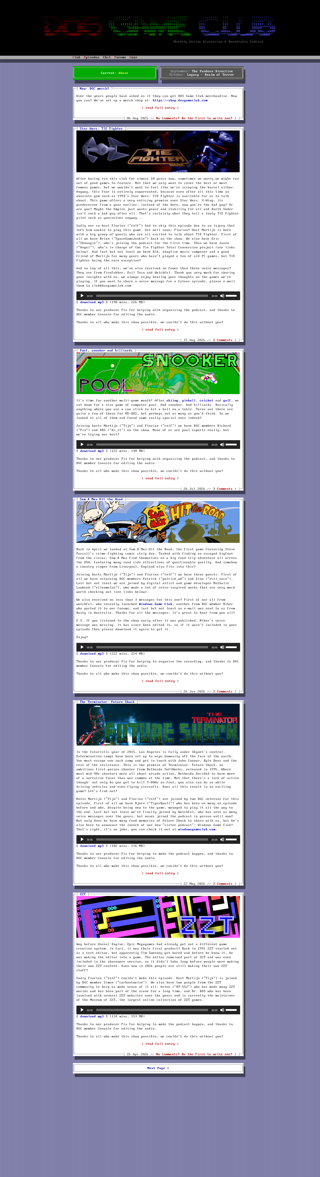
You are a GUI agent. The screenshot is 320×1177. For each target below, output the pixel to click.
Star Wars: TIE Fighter (101, 128)
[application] (158, 295)
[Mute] (222, 296)
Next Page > (158, 1068)
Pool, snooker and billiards (106, 350)
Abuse (123, 73)
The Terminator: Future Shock (107, 702)
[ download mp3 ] (92, 302)
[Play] (82, 296)
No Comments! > (196, 118)
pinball (189, 400)
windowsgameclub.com (197, 829)
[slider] (232, 295)
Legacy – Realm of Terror (210, 75)
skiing (172, 400)
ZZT (83, 894)
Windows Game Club (155, 604)
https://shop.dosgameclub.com (180, 100)
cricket (207, 400)
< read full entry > (160, 108)
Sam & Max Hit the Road (101, 499)
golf (227, 400)
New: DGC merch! (94, 88)
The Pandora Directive (212, 71)
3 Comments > (225, 340)
